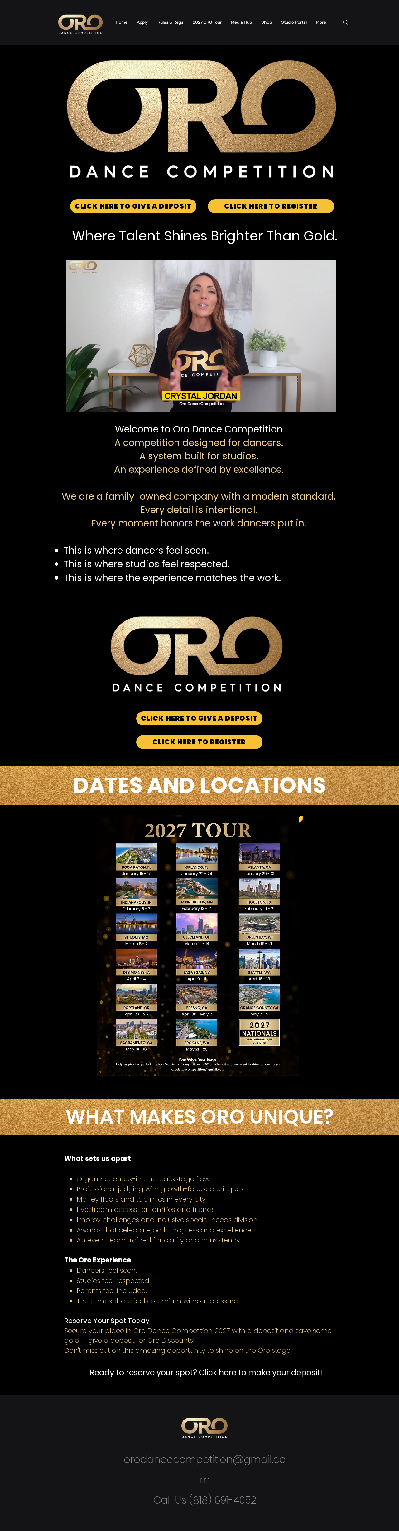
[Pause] (74, 403)
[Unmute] (85, 403)
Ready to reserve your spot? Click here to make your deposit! (206, 1372)
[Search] (345, 22)
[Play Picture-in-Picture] (317, 403)
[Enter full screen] (328, 403)
